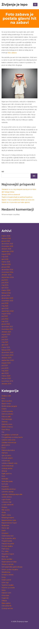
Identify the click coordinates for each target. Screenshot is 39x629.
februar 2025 (6, 264)
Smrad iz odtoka (7, 575)
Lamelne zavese (8, 492)
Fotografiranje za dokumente (12, 437)
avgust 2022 (6, 314)
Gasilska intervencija (9, 442)
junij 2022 (5, 319)
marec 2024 (6, 290)
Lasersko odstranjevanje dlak (12, 494)
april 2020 (5, 373)
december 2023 (7, 298)
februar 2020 (6, 378)
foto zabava (12, 53)
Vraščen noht (6, 593)
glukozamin (6, 445)
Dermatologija (7, 419)
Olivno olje (5, 528)
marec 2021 (6, 347)
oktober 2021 (6, 332)
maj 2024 (5, 285)
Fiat (3, 432)
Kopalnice (5, 486)
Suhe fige (5, 582)
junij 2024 (5, 282)
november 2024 (7, 272)
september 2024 (8, 277)
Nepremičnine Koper (9, 523)
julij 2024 (5, 280)
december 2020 (7, 352)
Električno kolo (7, 424)
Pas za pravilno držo (9, 538)
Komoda (5, 484)
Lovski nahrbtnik (7, 505)
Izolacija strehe (7, 468)
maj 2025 (5, 257)
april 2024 (5, 288)
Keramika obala (7, 481)
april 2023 (5, 308)
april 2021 (5, 345)
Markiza (4, 507)
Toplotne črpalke (8, 585)
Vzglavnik (5, 598)
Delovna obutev (7, 414)
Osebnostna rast (7, 536)
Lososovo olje (6, 502)
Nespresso (5, 525)
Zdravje (4, 601)
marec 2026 (6, 236)
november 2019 (7, 381)
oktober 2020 (6, 358)
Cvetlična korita (7, 411)
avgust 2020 (6, 363)
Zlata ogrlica (6, 603)
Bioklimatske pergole (9, 406)
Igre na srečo (6, 455)
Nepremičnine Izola (9, 520)
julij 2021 (4, 337)
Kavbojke (5, 479)
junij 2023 (5, 303)
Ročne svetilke (7, 559)
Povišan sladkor (7, 546)
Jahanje (4, 471)
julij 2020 (5, 365)
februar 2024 (6, 293)
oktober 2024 (6, 275)
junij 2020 (5, 368)
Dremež (4, 422)
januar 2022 (6, 324)
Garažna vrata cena (8, 440)
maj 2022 (5, 321)
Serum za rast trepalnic (10, 569)
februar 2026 (6, 238)
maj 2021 (5, 342)
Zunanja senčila (7, 608)
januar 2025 (6, 267)
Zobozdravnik (6, 606)
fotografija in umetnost (10, 435)
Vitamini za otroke (8, 588)
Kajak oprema (7, 474)
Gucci (4, 448)
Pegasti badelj (7, 541)
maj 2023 (5, 306)
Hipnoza (5, 453)
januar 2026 (6, 241)
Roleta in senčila (7, 564)
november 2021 (7, 329)
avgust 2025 (6, 254)
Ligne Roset (6, 499)
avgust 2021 (6, 334)
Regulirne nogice (8, 554)
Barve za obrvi (7, 401)
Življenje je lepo (15, 4)
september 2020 (8, 360)
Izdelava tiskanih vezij (9, 463)
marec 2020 (6, 376)
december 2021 (7, 327)
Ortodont (5, 533)
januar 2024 (6, 295)
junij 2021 (5, 339)
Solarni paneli (6, 580)
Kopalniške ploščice (9, 489)
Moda (4, 512)
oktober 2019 (6, 384)
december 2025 (7, 244)
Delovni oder (6, 417)
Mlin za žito (6, 510)
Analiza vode (6, 396)
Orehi (4, 530)
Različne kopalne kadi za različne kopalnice (17, 197)
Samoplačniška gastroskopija (12, 567)
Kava (3, 476)
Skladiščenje (6, 572)
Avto (3, 398)
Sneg (3, 577)
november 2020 (7, 355)
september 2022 (8, 311)
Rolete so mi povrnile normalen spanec (16, 202)
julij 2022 (5, 316)
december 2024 (7, 270)
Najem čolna (6, 515)
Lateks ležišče (7, 497)
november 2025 (7, 246)
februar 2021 (6, 350)
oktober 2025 (6, 249)
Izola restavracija (7, 466)
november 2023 (7, 301)
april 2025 (5, 259)
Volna (4, 590)
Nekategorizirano (8, 518)
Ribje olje (5, 557)
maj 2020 (5, 371)
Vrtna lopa (5, 595)
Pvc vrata (5, 551)
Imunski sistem (7, 458)
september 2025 (8, 251)
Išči (3, 171)
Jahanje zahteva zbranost (11, 194)
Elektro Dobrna (7, 427)
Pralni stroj (5, 549)
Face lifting (6, 429)
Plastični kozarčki (8, 544)
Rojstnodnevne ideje (9, 562)
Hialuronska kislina (8, 450)
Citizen (4, 409)
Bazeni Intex (6, 404)
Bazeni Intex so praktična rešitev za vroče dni (18, 200)
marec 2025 (6, 262)
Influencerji (6, 461)
